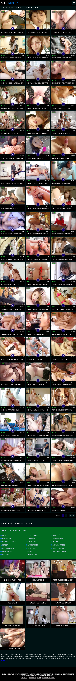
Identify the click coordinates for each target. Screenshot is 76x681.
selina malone (33, 542)
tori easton (32, 555)
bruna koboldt (8, 548)
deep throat (7, 551)
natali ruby (31, 548)
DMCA (39, 678)
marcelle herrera (9, 542)
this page (34, 675)
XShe (9, 3)
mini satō (56, 535)
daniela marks (33, 535)
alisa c (55, 542)
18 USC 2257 (32, 678)
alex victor (6, 538)
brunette (31, 538)
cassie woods (32, 545)
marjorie (5, 555)
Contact (24, 678)
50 (73, 515)
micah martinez (59, 545)
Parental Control (48, 678)
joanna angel (58, 538)
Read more (5, 661)
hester (5, 535)
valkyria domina (59, 551)
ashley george (58, 548)
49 (70, 515)
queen (29, 551)
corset (5, 545)
